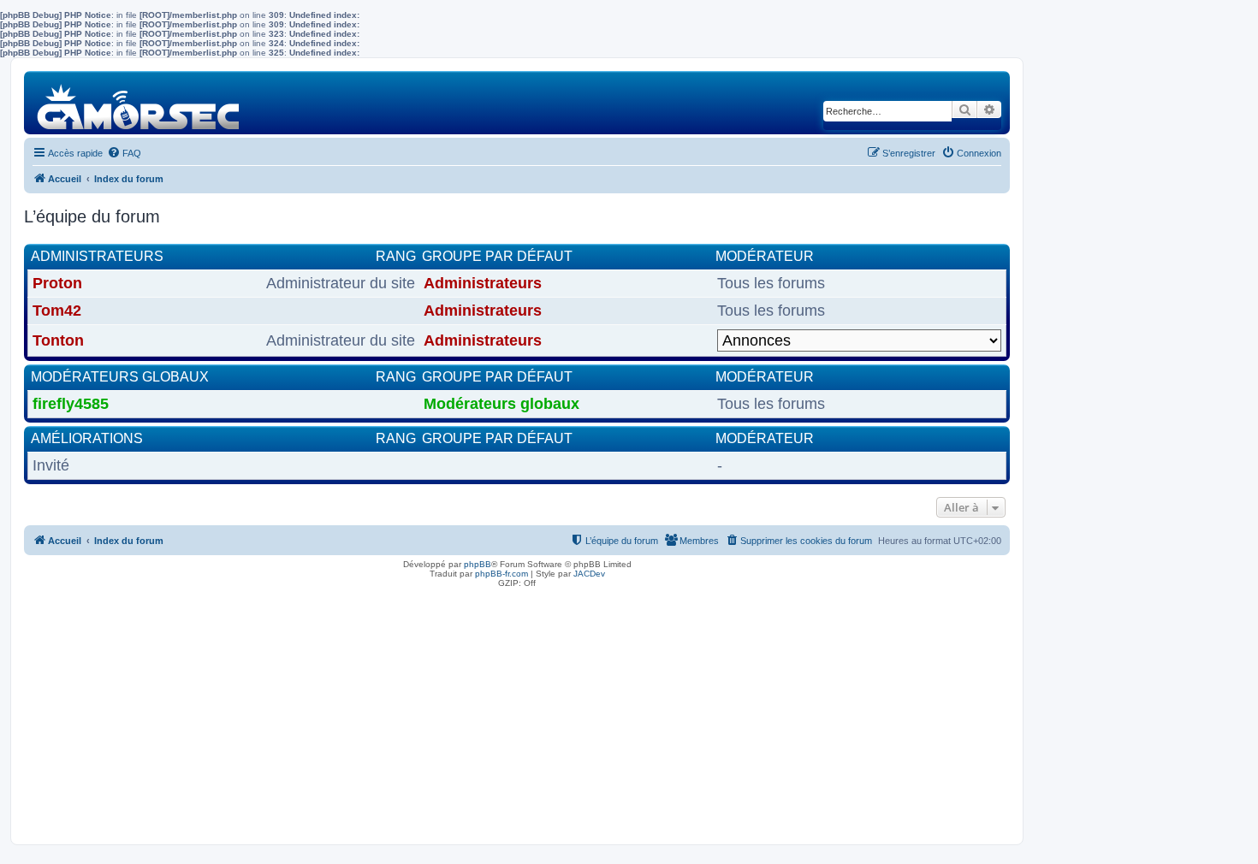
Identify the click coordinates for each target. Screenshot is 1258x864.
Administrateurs (97, 256)
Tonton (58, 340)
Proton (57, 283)
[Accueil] (139, 102)
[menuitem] (124, 153)
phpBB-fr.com (501, 573)
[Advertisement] (517, 711)
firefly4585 (71, 403)
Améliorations (87, 438)
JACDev (589, 573)
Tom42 (57, 310)
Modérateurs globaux (120, 377)
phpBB (477, 564)
